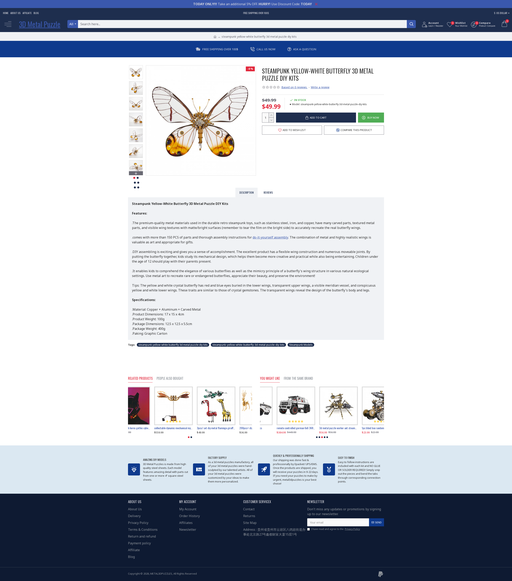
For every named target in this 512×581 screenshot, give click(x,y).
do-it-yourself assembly (270, 237)
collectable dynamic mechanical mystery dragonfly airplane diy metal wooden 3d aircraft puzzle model (232, 428)
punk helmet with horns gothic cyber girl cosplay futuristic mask (190, 428)
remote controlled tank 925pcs (144, 428)
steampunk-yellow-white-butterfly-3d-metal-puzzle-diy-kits (248, 344)
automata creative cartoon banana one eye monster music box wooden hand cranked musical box (364, 428)
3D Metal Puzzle (39, 24)
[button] (136, 66)
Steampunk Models (301, 344)
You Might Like (270, 378)
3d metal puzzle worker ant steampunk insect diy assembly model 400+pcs (279, 428)
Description (246, 192)
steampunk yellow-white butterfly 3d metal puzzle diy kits (173, 344)
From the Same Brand (298, 378)
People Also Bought (170, 378)
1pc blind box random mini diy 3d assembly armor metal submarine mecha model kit (322, 428)
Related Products (140, 378)
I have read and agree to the (335, 529)
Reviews (268, 192)
